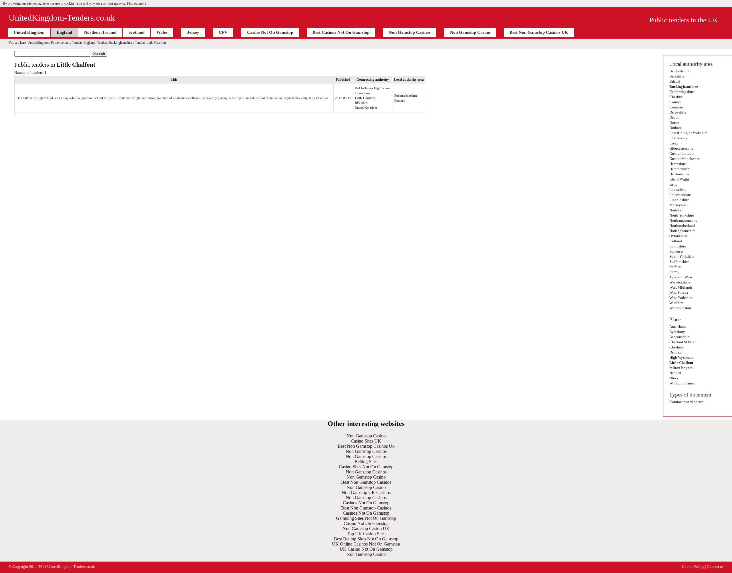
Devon (674, 117)
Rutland (675, 241)
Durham (675, 128)
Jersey (193, 32)
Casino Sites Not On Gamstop (366, 466)
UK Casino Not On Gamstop (366, 549)
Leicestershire (680, 195)
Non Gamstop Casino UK (366, 528)
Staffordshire (679, 261)
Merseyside (678, 205)
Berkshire (676, 76)
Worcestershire (680, 308)
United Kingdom (29, 32)
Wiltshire (676, 303)
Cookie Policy (693, 566)
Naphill (675, 373)
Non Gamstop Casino (470, 32)
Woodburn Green (682, 383)
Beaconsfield (679, 337)
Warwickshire (679, 282)
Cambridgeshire (681, 92)
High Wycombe (681, 357)
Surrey (674, 272)
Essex (673, 143)
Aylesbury (677, 332)
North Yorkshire (681, 215)
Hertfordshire (679, 174)
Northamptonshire (683, 220)
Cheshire (676, 97)
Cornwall (676, 102)
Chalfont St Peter (682, 342)
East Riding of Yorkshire (688, 133)
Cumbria (676, 107)
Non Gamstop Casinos (410, 32)
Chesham (676, 347)
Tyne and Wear (680, 277)
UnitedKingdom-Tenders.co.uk (62, 17)
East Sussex (678, 138)
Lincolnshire (679, 200)
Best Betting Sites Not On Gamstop (366, 538)
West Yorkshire (681, 298)
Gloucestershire (681, 148)
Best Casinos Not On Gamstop (341, 32)
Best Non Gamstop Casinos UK (539, 32)
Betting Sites (366, 461)
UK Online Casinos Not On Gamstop (366, 544)
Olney (674, 378)
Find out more (136, 3)
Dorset (674, 122)
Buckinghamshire (683, 86)
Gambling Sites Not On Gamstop (366, 518)
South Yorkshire (681, 256)
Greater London (681, 153)
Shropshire (677, 246)
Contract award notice (686, 402)
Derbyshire (677, 112)
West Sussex (678, 292)
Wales (162, 32)
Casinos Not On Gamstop (366, 502)
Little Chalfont (681, 362)
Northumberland (682, 225)
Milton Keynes (681, 368)
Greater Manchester (684, 158)
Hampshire (677, 164)
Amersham (677, 326)
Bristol (674, 81)
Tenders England (83, 43)
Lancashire (677, 189)
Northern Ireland (100, 32)
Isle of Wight (679, 179)
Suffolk (675, 267)
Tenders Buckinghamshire (114, 43)
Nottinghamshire (682, 231)
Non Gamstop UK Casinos (366, 492)
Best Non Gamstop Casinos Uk (366, 446)
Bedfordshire (679, 71)
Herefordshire (679, 169)
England (64, 32)
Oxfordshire (678, 236)
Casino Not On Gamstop (270, 32)
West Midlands (681, 287)
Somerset (676, 251)
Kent (673, 184)
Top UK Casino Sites (366, 533)
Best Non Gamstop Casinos (366, 482)
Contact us (715, 566)
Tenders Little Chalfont (150, 43)
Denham (675, 352)
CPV (223, 32)
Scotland (136, 32)
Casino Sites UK (366, 441)
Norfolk (675, 210)
